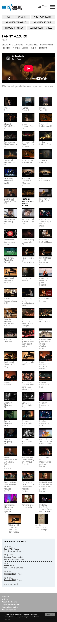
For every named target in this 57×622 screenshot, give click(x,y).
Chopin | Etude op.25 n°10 (28, 363)
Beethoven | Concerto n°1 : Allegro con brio (27, 181)
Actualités (5, 596)
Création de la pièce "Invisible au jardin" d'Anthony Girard (45, 344)
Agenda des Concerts (9, 602)
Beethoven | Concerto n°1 (44, 179)
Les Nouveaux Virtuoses (14, 549)
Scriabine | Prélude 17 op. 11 (45, 144)
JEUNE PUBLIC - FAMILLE (41, 28)
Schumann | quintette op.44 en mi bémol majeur (28, 342)
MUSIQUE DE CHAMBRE (16, 22)
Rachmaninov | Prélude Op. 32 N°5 (28, 221)
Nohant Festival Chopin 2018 (10, 300)
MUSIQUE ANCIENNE (42, 22)
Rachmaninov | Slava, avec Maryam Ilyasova (10, 508)
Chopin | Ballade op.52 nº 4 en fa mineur (44, 365)
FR (39, 6)
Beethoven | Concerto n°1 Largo (9, 364)
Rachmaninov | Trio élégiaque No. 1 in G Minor (45, 222)
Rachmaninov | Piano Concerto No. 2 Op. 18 (28, 144)
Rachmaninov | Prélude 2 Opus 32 (45, 201)
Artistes (5, 599)
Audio (33, 48)
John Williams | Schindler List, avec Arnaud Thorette (28, 460)
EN (45, 6)
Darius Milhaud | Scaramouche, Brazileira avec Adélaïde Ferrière (45, 486)
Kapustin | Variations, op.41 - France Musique (27, 322)
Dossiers (43, 48)
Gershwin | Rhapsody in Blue (44, 384)
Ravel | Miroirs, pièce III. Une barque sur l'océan (45, 261)
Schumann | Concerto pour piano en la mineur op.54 (28, 385)
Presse (6, 48)
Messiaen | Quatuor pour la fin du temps (41, 527)
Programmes (32, 44)
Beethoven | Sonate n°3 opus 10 (9, 280)
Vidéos (25, 48)
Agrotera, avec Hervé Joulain (28, 506)
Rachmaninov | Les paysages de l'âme (10, 241)
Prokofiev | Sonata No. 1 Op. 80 (9, 180)
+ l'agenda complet (11, 584)
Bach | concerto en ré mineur (45, 320)
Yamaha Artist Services (13, 565)
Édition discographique (10, 607)
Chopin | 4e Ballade (26, 279)
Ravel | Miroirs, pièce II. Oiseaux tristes (28, 260)
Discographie (46, 44)
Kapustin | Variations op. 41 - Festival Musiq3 (9, 322)
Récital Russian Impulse (45, 299)
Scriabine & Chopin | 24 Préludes (9, 260)
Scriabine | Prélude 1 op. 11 (44, 162)
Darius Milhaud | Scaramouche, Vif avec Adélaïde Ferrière (10, 486)
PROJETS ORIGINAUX (14, 28)
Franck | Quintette (8, 340)
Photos (16, 48)
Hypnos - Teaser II (25, 109)
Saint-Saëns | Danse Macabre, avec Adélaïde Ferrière (45, 462)
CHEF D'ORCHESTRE (42, 17)
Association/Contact (9, 610)
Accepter (49, 615)
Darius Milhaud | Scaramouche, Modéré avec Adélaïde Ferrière (28, 486)
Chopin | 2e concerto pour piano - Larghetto (45, 281)
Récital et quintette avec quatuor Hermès (28, 202)
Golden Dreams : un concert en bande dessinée (45, 441)
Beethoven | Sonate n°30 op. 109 (10, 201)
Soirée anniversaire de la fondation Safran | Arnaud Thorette (10, 463)
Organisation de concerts (11, 604)
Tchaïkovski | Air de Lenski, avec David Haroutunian (13, 528)
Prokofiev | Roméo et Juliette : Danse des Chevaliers (45, 508)
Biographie (7, 44)
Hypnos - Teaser (8, 109)
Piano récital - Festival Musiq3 (45, 240)
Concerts (18, 44)
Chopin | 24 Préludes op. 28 (45, 125)
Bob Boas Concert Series (14, 557)
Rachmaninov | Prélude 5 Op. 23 (28, 241)
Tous (8, 17)
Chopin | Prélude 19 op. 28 (28, 126)
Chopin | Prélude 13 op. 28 (10, 126)
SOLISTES (22, 17)
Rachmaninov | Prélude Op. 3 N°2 (10, 221)
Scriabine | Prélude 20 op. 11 (10, 162)
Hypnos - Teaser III (43, 109)
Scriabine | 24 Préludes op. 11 (28, 161)
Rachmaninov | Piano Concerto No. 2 (10, 144)
